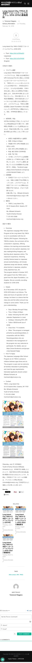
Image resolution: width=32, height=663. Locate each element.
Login (30, 610)
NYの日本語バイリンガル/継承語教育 (11, 4)
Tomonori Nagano (10, 21)
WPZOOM (21, 658)
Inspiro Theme (12, 658)
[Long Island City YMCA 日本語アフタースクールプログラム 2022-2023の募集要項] (20, 509)
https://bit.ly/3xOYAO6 (17, 58)
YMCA (21, 574)
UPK (17, 574)
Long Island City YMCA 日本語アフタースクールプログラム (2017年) (8, 518)
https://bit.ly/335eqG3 (17, 53)
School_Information (9, 23)
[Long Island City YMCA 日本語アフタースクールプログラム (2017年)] (8, 509)
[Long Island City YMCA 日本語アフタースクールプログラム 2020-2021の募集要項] (8, 537)
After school (12, 574)
